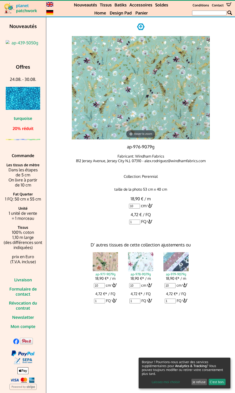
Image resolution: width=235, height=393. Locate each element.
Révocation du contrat (23, 305)
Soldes (161, 4)
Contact (218, 5)
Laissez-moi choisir (166, 382)
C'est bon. (217, 382)
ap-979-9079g (176, 274)
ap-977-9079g (105, 274)
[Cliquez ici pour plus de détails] (23, 42)
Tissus (106, 4)
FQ (143, 221)
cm (144, 205)
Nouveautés (85, 4)
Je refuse (199, 382)
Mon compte (23, 326)
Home (100, 12)
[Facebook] (16, 342)
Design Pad (121, 12)
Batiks (121, 4)
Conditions (201, 5)
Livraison (23, 279)
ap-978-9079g (141, 274)
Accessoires (140, 4)
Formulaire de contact (23, 291)
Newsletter (23, 317)
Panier (141, 12)
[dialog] (184, 373)
